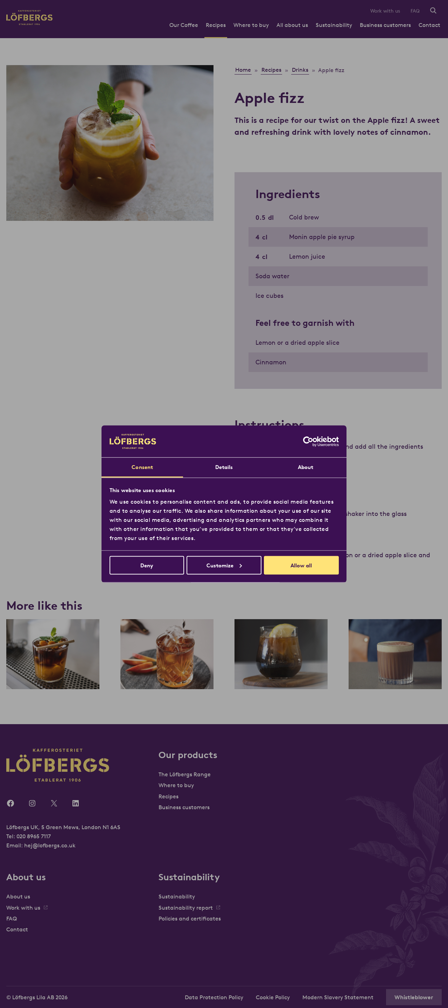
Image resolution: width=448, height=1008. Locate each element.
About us (18, 896)
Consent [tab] (142, 467)
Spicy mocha (395, 675)
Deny (146, 565)
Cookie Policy (273, 997)
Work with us (385, 11)
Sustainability (334, 24)
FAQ (415, 11)
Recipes (216, 24)
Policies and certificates (190, 918)
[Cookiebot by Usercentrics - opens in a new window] (308, 441)
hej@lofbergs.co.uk (50, 845)
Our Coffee (183, 24)
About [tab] (306, 467)
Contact (429, 24)
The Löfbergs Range (185, 774)
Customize (219, 565)
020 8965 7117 (33, 836)
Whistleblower (413, 997)
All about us (292, 24)
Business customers (385, 24)
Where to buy (251, 24)
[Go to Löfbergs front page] (29, 23)
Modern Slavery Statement (337, 997)
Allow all (301, 565)
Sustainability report (186, 907)
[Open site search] (433, 11)
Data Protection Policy (214, 997)
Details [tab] (224, 467)
